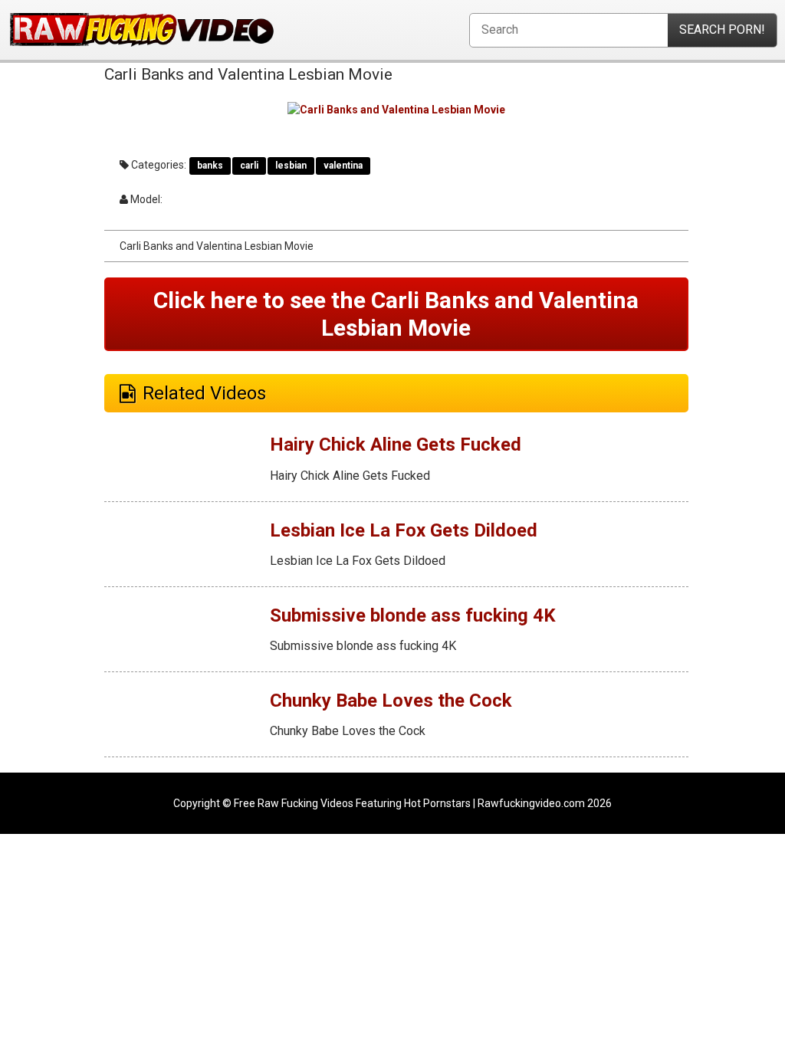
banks (210, 165)
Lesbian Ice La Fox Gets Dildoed (403, 530)
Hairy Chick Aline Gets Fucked (395, 444)
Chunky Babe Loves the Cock (391, 700)
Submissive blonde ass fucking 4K (413, 615)
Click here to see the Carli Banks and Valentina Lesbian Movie (396, 314)
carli (249, 165)
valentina (343, 165)
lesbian (291, 165)
